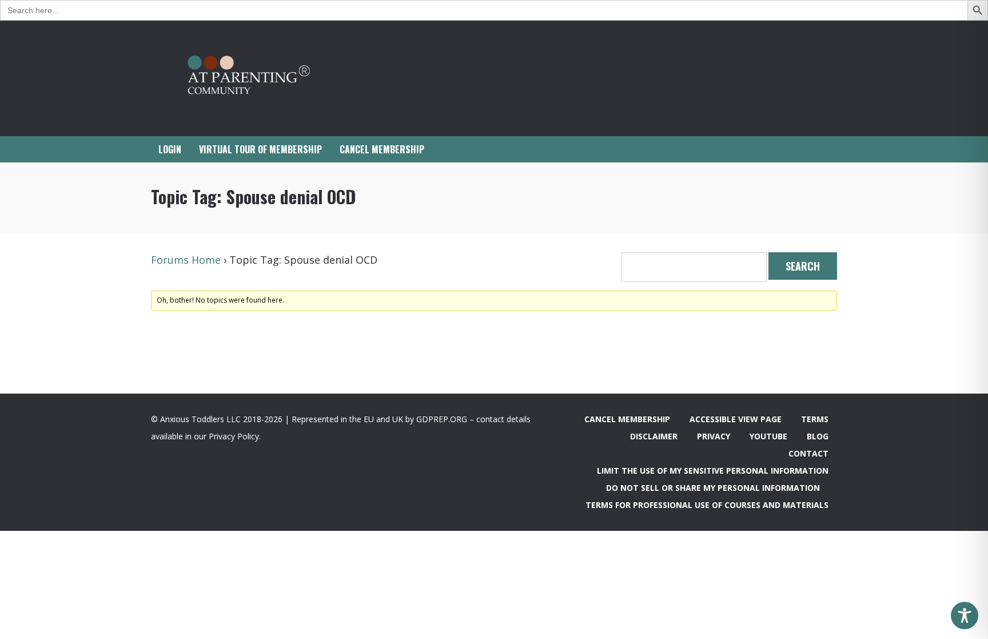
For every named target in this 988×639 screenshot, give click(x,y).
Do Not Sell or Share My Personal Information (713, 487)
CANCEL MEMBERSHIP (382, 149)
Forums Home (186, 260)
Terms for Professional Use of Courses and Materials (706, 504)
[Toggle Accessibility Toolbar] (964, 615)
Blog (817, 436)
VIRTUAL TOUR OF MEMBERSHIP (260, 149)
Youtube (768, 436)
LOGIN (169, 149)
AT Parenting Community (265, 78)
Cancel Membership (627, 419)
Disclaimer (654, 436)
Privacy (713, 436)
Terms (814, 419)
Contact (808, 453)
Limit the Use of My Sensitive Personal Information (712, 470)
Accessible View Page (736, 419)
